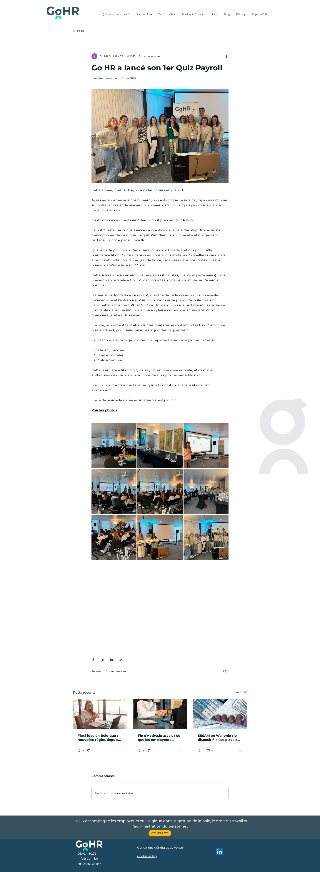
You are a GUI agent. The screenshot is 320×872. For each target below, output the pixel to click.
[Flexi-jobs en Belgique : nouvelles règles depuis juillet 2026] (100, 714)
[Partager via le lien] (120, 660)
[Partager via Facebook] (93, 660)
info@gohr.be (88, 858)
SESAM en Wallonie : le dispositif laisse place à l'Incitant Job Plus (217, 738)
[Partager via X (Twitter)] (102, 660)
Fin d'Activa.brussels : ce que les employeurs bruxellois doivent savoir (159, 738)
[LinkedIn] (219, 851)
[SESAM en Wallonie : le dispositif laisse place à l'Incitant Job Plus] (220, 714)
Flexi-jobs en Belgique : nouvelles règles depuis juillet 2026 (98, 738)
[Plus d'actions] (226, 56)
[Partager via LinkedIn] (111, 660)
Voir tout (241, 692)
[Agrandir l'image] (113, 445)
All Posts (78, 30)
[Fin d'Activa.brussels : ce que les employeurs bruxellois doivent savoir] (160, 714)
